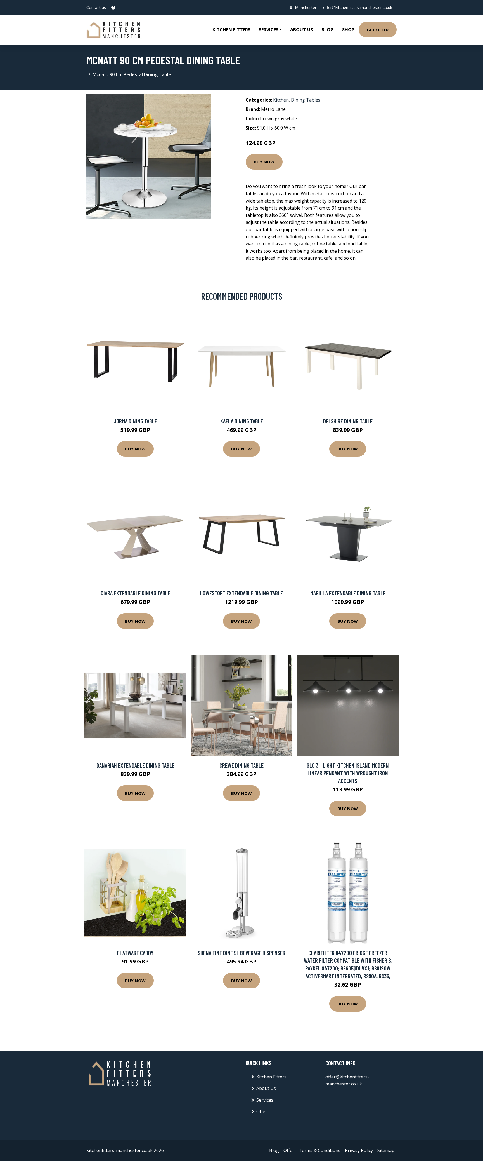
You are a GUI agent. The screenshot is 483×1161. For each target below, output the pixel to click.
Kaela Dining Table (241, 420)
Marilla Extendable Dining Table (347, 592)
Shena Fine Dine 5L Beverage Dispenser (241, 952)
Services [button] (268, 30)
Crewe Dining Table (241, 765)
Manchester (305, 7)
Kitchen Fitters (231, 30)
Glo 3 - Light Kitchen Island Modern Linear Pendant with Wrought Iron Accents (348, 773)
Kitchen (281, 100)
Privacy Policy (359, 1150)
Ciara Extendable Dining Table (135, 592)
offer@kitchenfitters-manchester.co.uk (357, 7)
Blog (327, 30)
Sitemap (385, 1150)
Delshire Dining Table (348, 420)
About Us (301, 30)
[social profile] (113, 7)
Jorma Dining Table (135, 420)
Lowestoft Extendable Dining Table (241, 592)
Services (264, 1100)
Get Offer (378, 29)
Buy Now (264, 161)
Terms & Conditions (319, 1150)
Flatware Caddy (135, 952)
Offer (261, 1111)
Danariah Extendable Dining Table (135, 765)
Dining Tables (305, 100)
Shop (348, 30)
